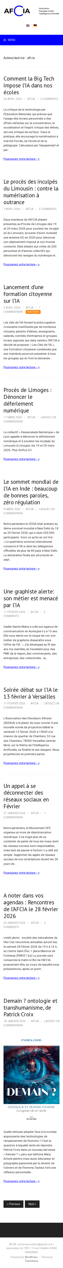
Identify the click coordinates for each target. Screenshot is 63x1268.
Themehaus (31, 1261)
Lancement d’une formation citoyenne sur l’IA (28, 293)
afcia (31, 99)
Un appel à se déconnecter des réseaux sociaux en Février (26, 796)
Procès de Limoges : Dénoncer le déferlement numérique (27, 400)
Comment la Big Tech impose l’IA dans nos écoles (29, 85)
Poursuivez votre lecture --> (22, 159)
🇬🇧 (28, 25)
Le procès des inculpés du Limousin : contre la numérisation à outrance (31, 192)
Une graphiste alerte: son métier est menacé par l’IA (31, 598)
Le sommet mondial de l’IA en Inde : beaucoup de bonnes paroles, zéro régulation (31, 492)
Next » (32, 1204)
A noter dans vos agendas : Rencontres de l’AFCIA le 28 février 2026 (31, 906)
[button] (31, 1078)
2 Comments (49, 99)
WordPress (31, 1257)
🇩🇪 (35, 25)
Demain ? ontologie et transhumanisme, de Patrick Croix (30, 1007)
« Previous (13, 1204)
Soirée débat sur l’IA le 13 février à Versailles (31, 693)
